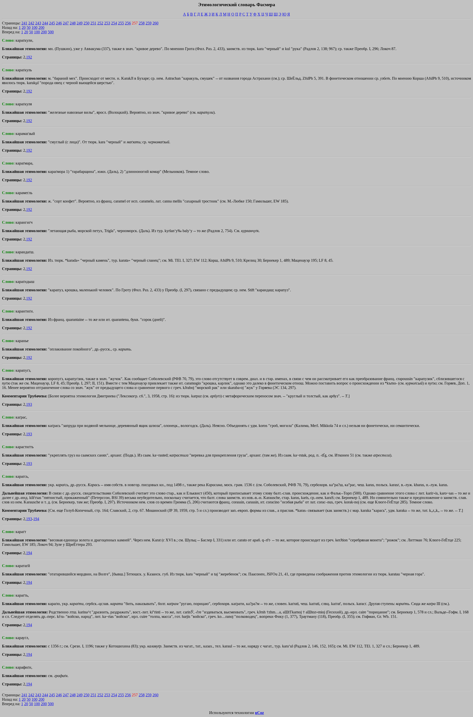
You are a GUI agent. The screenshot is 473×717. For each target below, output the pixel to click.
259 (149, 23)
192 (29, 57)
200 (41, 27)
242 (31, 23)
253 (107, 23)
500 (51, 32)
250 (86, 23)
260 (155, 23)
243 (38, 23)
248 (73, 23)
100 (34, 27)
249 (80, 23)
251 (93, 23)
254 (114, 23)
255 (121, 23)
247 (66, 23)
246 (59, 23)
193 (29, 404)
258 (142, 23)
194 (36, 519)
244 (45, 23)
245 (52, 23)
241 (24, 23)
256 (128, 23)
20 (24, 27)
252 (100, 23)
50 (29, 27)
